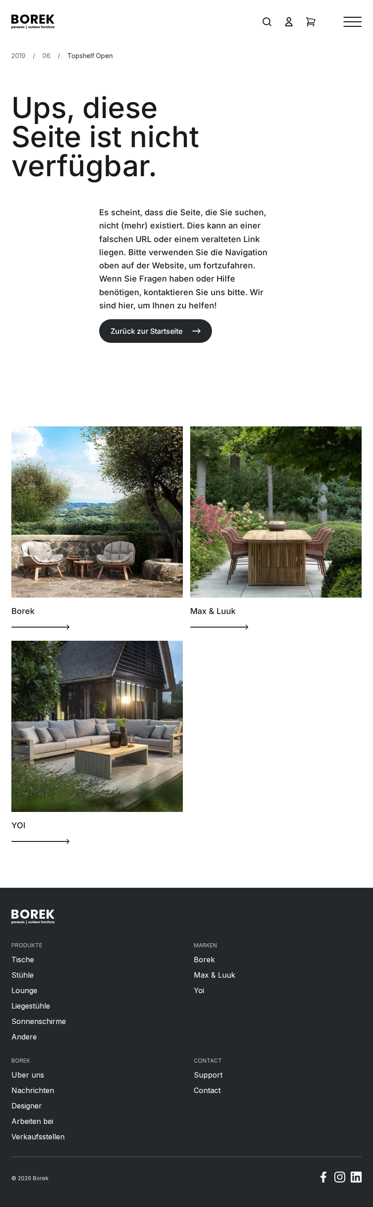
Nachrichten (32, 1090)
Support (208, 1074)
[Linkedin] (356, 1178)
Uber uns (27, 1074)
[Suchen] (267, 21)
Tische (22, 959)
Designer (26, 1105)
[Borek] (33, 917)
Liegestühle (30, 1005)
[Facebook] (323, 1178)
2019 (18, 55)
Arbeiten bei (32, 1121)
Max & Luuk (214, 974)
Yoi (199, 990)
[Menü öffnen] (352, 22)
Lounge (24, 990)
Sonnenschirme (38, 1021)
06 (46, 55)
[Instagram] (339, 1178)
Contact (207, 1090)
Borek (204, 959)
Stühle (22, 974)
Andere (24, 1036)
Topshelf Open (90, 55)
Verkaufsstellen (38, 1136)
